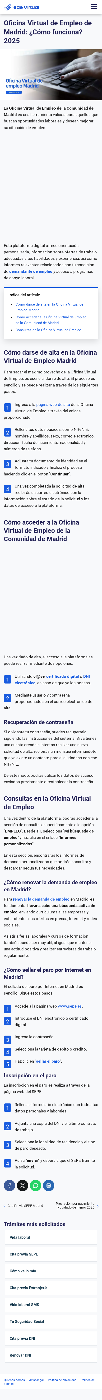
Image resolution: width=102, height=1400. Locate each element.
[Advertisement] (51, 187)
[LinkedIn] (48, 1185)
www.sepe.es (70, 1006)
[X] (22, 1185)
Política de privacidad (62, 1380)
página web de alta (53, 404)
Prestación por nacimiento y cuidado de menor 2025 (75, 1205)
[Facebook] (9, 1185)
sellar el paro (48, 1061)
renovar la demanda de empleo (41, 899)
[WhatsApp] (35, 1185)
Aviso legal (36, 1380)
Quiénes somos (14, 1380)
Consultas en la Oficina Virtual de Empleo (48, 330)
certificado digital (62, 676)
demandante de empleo (30, 271)
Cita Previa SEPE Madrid (25, 1206)
